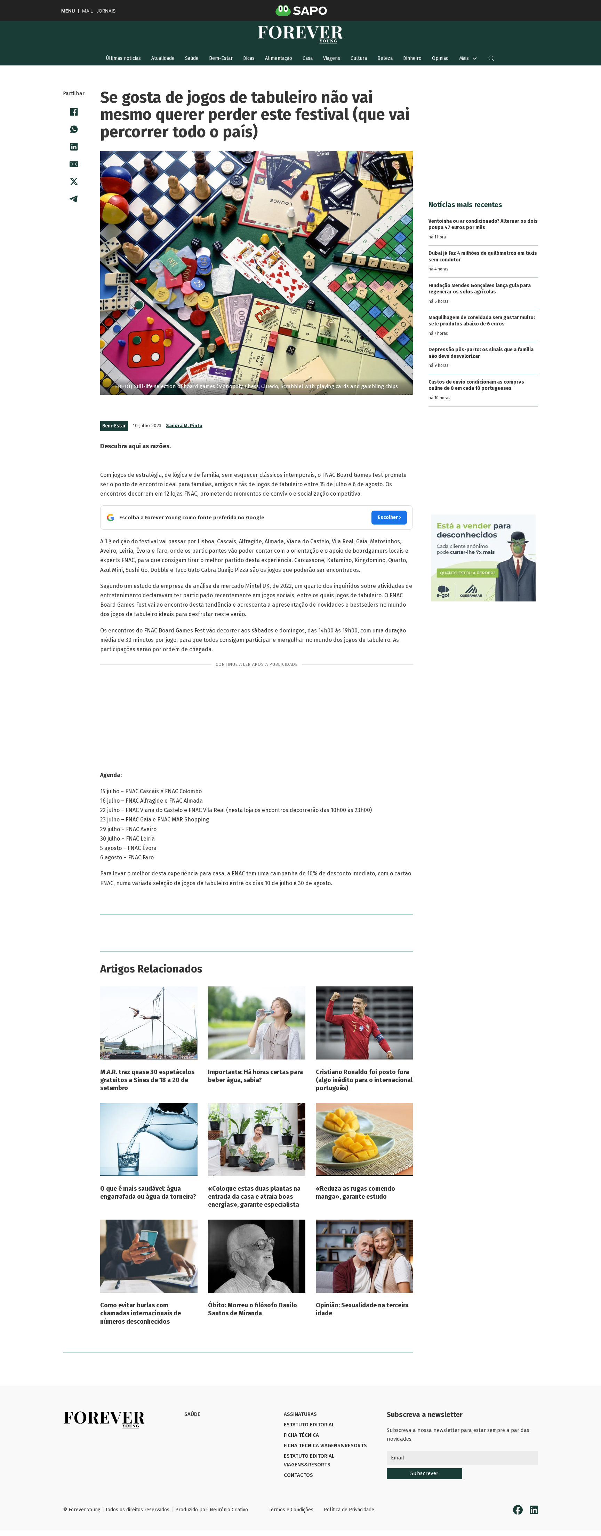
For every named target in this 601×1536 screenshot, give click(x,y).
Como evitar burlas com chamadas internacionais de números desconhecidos (140, 1313)
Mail (87, 11)
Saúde (192, 58)
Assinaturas (300, 1414)
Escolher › (389, 517)
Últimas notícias (123, 58)
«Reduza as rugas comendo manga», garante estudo (355, 1192)
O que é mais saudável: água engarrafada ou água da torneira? (148, 1192)
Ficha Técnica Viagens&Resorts (325, 1445)
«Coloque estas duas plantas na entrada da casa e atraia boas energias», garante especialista (254, 1197)
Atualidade (163, 58)
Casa (308, 58)
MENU (68, 11)
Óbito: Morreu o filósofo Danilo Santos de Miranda (252, 1309)
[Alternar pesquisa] (491, 58)
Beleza (385, 58)
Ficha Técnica (301, 1435)
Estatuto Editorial (309, 1424)
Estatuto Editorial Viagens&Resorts (309, 1460)
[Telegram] (74, 199)
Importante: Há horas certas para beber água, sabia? (255, 1076)
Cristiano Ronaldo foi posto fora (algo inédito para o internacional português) (364, 1080)
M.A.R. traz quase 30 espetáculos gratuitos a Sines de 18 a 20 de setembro (147, 1080)
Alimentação (278, 58)
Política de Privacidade (349, 1510)
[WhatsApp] (74, 129)
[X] (74, 181)
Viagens (331, 58)
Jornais (105, 11)
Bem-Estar (221, 58)
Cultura (359, 58)
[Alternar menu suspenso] (474, 58)
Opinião (440, 58)
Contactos (298, 1475)
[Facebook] (74, 112)
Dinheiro (412, 58)
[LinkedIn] (74, 146)
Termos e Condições (291, 1510)
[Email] (74, 164)
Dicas (249, 58)
